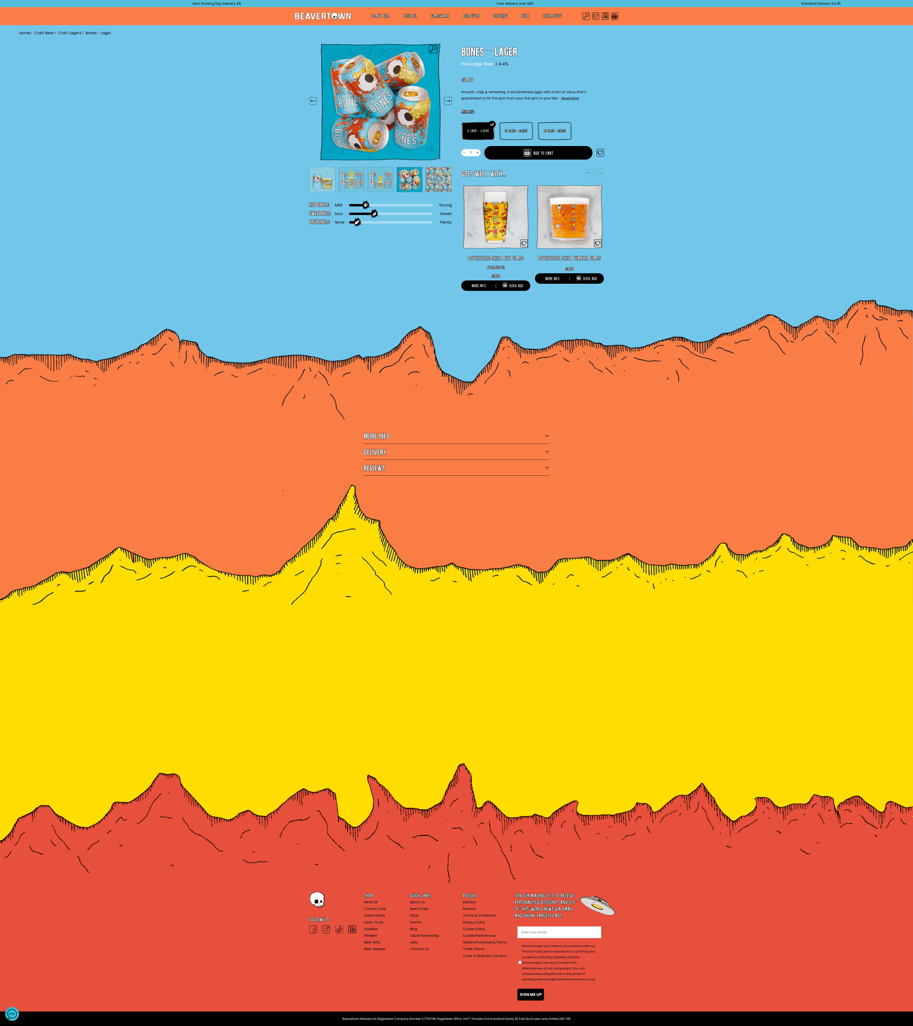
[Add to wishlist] (600, 153)
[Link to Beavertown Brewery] (323, 16)
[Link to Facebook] (313, 929)
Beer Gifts (471, 15)
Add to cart (542, 152)
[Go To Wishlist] (595, 16)
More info (467, 110)
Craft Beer (381, 15)
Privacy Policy (474, 922)
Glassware (440, 15)
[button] (12, 1014)
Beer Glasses (374, 949)
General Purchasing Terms (485, 942)
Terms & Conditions (479, 915)
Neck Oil (410, 15)
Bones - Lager (98, 33)
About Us (417, 902)
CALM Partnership (424, 935)
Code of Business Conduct (485, 955)
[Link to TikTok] (339, 929)
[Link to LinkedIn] (352, 929)
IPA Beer (370, 935)
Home (24, 33)
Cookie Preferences (479, 935)
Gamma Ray (374, 915)
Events (415, 922)
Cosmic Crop (375, 908)
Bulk (525, 15)
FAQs (414, 915)
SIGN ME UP (531, 994)
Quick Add (516, 284)
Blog (413, 929)
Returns (469, 908)
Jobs (414, 942)
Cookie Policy (474, 929)
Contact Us (419, 949)
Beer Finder (419, 908)
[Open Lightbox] (433, 49)
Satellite (371, 929)
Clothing (500, 15)
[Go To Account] (605, 16)
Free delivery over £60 (466, 3)
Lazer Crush (374, 922)
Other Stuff (552, 15)
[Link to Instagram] (326, 929)
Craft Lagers (69, 33)
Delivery (469, 902)
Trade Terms (473, 949)
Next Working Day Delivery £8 (168, 3)
